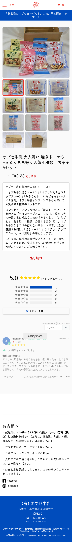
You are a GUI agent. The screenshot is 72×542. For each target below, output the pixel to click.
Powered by (56, 323)
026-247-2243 (40, 518)
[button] (62, 376)
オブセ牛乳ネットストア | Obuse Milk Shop (36, 5)
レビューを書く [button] (37, 310)
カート (65, 5)
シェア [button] (10, 376)
